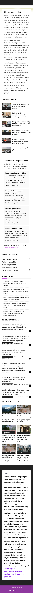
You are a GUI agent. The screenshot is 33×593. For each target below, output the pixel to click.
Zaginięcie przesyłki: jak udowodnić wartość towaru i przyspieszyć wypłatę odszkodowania (14, 313)
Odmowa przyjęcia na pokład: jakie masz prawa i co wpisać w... (20, 150)
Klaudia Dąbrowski (18, 343)
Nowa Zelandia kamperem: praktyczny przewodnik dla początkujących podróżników (15, 379)
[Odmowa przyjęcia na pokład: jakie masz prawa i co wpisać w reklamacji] (6, 150)
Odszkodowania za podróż (5, 108)
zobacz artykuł (9, 569)
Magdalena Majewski (19, 370)
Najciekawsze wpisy (16, 587)
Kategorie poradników (11, 247)
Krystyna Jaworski (18, 329)
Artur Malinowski (18, 356)
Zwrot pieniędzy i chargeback (6, 126)
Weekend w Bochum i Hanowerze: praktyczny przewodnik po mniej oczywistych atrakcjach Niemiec (13, 366)
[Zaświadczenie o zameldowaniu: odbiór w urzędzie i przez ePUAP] (6, 115)
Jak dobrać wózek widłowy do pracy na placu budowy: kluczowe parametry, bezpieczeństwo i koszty (15, 392)
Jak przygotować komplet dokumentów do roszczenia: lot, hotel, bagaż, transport (15, 283)
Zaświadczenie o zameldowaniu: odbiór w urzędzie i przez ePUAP (19, 115)
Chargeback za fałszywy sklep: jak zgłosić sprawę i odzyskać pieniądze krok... (21, 123)
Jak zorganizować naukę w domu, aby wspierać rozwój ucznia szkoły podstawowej (15, 352)
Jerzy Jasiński (17, 397)
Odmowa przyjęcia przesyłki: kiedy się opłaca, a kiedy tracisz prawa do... (21, 132)
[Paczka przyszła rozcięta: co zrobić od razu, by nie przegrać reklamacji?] (24, 409)
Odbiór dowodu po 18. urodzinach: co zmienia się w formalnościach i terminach (15, 291)
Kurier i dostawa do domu (6, 133)
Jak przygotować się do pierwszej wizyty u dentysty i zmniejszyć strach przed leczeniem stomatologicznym (16, 338)
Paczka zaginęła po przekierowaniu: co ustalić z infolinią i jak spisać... (20, 141)
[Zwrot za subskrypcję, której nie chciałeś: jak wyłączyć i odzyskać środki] (9, 429)
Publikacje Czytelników (8, 329)
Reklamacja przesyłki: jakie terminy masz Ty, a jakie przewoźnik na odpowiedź (15, 305)
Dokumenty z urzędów (5, 117)
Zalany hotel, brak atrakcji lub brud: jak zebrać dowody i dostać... (20, 106)
